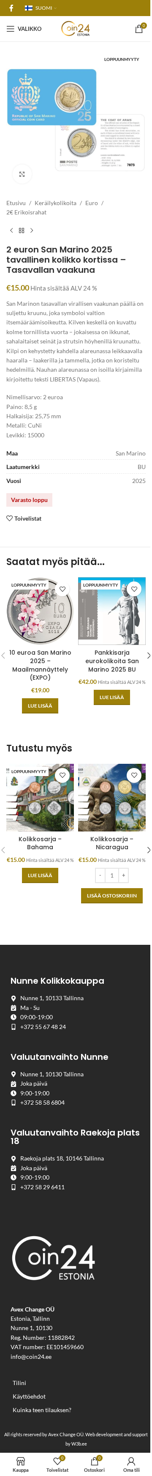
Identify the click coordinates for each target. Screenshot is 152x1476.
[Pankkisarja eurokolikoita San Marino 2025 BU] (112, 611)
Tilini (19, 1382)
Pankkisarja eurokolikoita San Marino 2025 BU (112, 660)
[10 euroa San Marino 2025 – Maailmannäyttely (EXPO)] (40, 611)
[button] (112, 895)
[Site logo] (76, 28)
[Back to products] (21, 231)
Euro (91, 202)
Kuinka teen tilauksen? (42, 1409)
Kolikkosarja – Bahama (40, 843)
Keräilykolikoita (55, 202)
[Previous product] (11, 231)
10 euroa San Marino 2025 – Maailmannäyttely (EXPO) (40, 665)
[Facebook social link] (11, 8)
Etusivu (16, 202)
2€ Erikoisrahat (26, 212)
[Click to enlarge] (22, 174)
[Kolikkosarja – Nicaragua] (112, 797)
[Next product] (32, 231)
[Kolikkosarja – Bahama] (40, 797)
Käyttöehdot (29, 1396)
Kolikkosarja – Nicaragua (111, 843)
